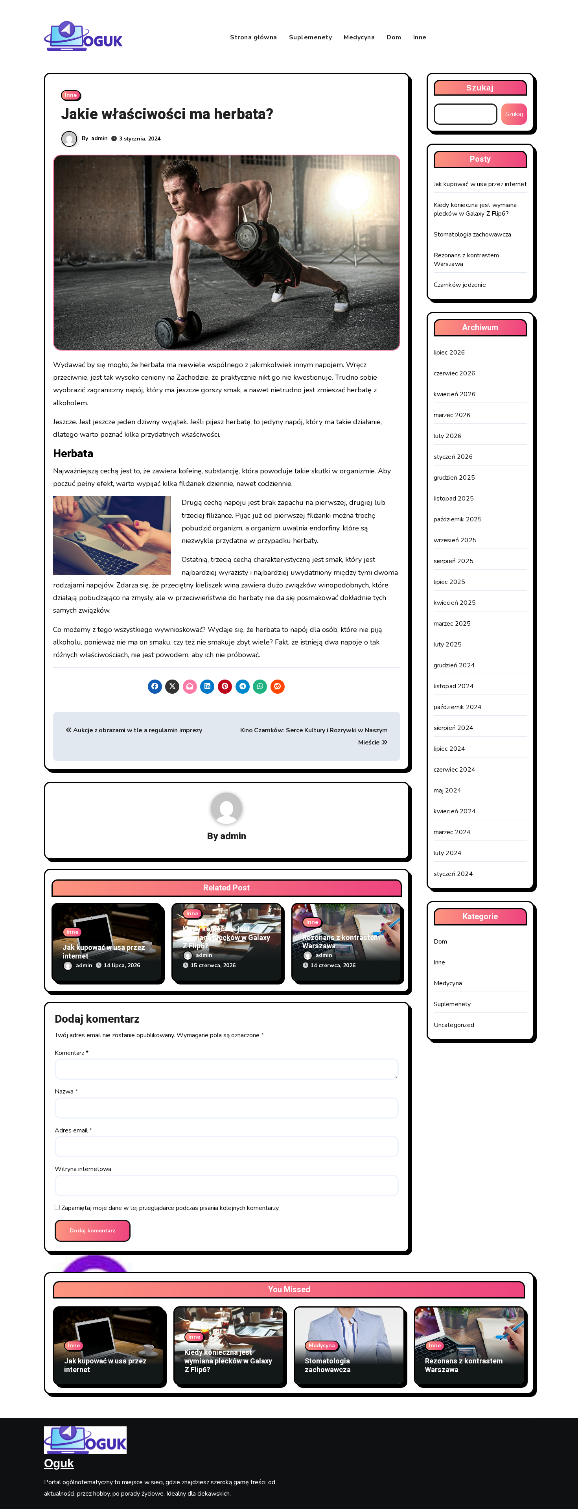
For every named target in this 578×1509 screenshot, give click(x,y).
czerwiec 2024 (455, 769)
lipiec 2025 (450, 582)
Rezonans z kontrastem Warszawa (341, 942)
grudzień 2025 (454, 477)
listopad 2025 (454, 498)
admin (99, 138)
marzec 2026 (452, 415)
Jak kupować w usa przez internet (104, 952)
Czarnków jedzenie (460, 285)
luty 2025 (448, 644)
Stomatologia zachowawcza (473, 234)
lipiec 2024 (450, 748)
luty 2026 (448, 436)
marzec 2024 (452, 832)
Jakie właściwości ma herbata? (167, 114)
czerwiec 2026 (455, 373)
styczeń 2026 (453, 457)
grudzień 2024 (454, 665)
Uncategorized (454, 1025)
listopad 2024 (454, 686)
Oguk (59, 1463)
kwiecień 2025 (455, 602)
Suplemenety (310, 37)
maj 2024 (448, 790)
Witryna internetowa (83, 1169)
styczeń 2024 (453, 874)
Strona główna (253, 37)
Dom (394, 37)
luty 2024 (448, 853)
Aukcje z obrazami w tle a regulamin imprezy (137, 730)
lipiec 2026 (450, 352)
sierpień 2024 (454, 728)
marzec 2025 (452, 623)
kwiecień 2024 (455, 811)
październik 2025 (458, 519)
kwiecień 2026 (455, 394)
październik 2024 (458, 707)
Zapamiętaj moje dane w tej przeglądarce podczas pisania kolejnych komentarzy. (170, 1208)
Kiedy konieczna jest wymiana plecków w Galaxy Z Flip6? (226, 937)
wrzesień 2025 (455, 540)
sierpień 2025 (454, 561)
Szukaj (480, 87)
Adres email (73, 1130)
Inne (420, 37)
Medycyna (359, 37)
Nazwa (66, 1091)
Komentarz (71, 1053)
